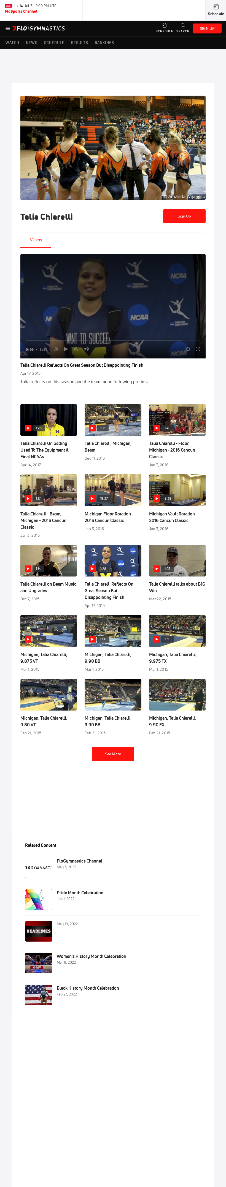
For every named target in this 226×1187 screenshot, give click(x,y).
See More (113, 753)
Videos (36, 239)
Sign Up (184, 216)
